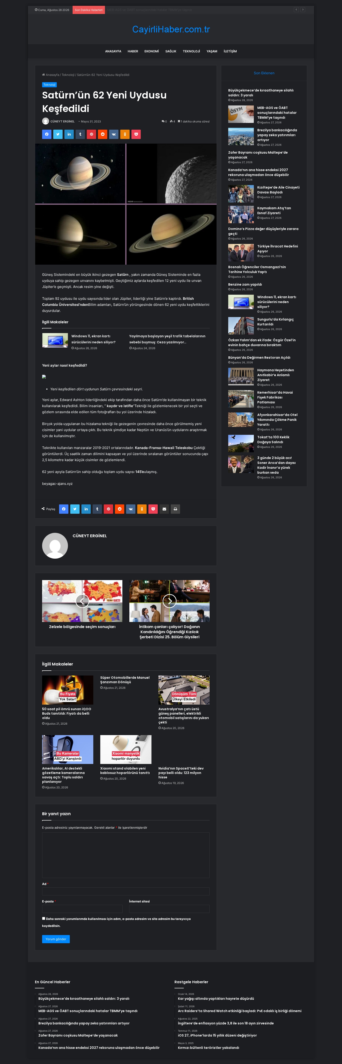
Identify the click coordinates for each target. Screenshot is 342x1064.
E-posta (49, 901)
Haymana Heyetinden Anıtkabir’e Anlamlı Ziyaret (275, 375)
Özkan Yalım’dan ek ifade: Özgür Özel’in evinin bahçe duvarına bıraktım (262, 342)
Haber (133, 51)
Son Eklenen (264, 73)
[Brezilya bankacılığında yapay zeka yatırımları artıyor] (241, 136)
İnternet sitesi (139, 901)
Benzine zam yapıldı (245, 284)
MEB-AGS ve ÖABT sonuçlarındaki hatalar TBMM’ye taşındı (277, 112)
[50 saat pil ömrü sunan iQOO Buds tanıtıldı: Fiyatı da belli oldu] (67, 690)
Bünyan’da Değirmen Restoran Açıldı (259, 357)
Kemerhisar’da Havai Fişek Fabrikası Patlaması (275, 397)
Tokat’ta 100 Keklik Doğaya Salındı (273, 439)
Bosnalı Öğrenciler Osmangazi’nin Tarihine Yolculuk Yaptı (257, 269)
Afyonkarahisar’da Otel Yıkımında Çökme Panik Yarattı (277, 419)
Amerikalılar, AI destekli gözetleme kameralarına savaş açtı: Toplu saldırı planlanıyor (63, 775)
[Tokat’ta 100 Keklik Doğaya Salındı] (241, 443)
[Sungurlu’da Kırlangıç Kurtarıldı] (241, 325)
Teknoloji (191, 51)
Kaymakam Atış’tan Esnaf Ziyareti (274, 210)
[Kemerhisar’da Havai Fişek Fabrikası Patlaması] (241, 399)
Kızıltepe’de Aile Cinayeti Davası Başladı (278, 190)
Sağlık (170, 51)
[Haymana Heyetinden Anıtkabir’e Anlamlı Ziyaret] (241, 376)
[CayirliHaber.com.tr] (171, 29)
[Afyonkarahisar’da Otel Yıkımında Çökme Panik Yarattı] (241, 419)
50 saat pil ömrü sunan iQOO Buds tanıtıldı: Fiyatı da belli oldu (66, 713)
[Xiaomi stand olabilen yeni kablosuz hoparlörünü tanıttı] (125, 749)
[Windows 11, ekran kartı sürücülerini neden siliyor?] (55, 340)
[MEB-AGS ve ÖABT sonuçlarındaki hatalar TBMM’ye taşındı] (241, 114)
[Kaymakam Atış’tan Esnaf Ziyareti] (241, 214)
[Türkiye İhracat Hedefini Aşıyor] (241, 252)
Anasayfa (113, 51)
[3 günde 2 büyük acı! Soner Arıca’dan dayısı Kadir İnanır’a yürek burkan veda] (241, 464)
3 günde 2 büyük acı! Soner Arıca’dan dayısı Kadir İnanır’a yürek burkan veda (276, 465)
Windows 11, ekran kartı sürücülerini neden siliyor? (276, 302)
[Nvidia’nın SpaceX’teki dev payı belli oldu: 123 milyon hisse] (184, 749)
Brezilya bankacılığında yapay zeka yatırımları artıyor (144, 10)
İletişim (230, 51)
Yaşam (212, 51)
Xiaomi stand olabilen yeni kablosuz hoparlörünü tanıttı (125, 770)
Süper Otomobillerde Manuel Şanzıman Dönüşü (125, 679)
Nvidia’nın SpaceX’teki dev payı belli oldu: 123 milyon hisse (181, 773)
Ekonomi (151, 51)
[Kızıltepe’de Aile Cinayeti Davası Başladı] (241, 194)
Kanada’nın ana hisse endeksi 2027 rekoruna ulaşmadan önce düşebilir (258, 172)
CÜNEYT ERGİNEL (62, 121)
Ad (45, 884)
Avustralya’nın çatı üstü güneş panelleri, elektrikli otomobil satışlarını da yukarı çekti (183, 716)
